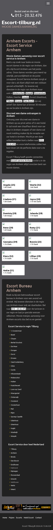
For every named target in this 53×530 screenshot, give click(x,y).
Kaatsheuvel (15, 385)
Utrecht (13, 479)
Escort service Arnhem (21, 160)
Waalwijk (14, 432)
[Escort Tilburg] (21, 24)
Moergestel (15, 393)
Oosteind (14, 401)
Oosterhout (15, 405)
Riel (12, 409)
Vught (13, 428)
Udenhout (14, 420)
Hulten (13, 381)
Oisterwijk (14, 397)
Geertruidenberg (17, 362)
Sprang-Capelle (16, 417)
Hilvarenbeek (16, 374)
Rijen (13, 413)
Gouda (25, 97)
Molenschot (18, 93)
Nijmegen (14, 471)
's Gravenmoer (16, 331)
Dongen (14, 350)
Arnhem (14, 453)
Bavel (13, 335)
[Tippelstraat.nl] (26, 507)
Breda (13, 457)
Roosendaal (39, 93)
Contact (38, 518)
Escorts (19, 518)
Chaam (13, 339)
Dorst (13, 354)
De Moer (14, 346)
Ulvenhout (14, 424)
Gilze (13, 366)
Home (5, 518)
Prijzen (11, 518)
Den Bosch (29, 101)
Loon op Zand (16, 389)
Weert (13, 489)
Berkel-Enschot (16, 342)
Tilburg (10, 101)
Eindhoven (15, 465)
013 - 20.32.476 (28, 15)
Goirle (13, 370)
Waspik (29, 93)
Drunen (18, 101)
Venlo (13, 485)
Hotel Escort (29, 518)
